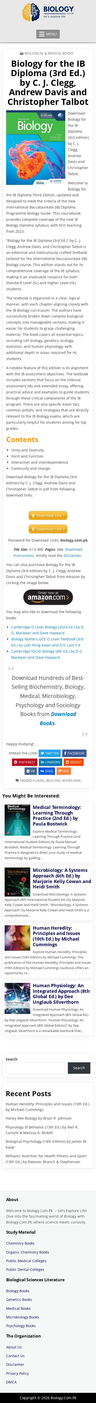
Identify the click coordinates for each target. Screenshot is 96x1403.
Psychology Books (21, 1325)
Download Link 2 (51, 529)
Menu (51, 34)
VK (33, 771)
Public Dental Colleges (25, 1269)
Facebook (76, 753)
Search (11, 1059)
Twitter (52, 753)
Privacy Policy (17, 1373)
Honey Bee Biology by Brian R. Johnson (39, 1118)
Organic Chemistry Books (27, 1252)
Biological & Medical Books (49, 53)
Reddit (76, 762)
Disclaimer (15, 1364)
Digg (49, 771)
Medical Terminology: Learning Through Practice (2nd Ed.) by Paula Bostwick (57, 815)
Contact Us (15, 1355)
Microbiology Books (22, 1317)
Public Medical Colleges (26, 1260)
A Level (39, 780)
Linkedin (52, 762)
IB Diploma (71, 780)
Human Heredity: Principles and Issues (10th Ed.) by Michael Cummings (56, 936)
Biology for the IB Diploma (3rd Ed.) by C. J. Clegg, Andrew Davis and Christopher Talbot (48, 82)
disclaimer (72, 555)
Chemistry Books (20, 1243)
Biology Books (17, 1290)
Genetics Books (19, 1299)
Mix (66, 771)
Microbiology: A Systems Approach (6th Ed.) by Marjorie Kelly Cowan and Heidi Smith (62, 878)
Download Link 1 (51, 515)
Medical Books (18, 1308)
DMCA (11, 1382)
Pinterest (27, 762)
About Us (14, 1347)
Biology (53, 780)
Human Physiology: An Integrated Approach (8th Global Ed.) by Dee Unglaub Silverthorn (61, 993)
